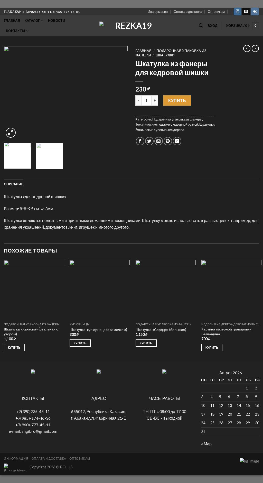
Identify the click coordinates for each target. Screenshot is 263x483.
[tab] (13, 184)
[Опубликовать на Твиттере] (149, 141)
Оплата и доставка (188, 11)
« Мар (206, 443)
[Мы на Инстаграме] (237, 11)
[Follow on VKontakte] (255, 11)
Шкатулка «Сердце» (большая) (161, 329)
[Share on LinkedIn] (177, 141)
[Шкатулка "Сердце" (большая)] (166, 290)
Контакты (15, 31)
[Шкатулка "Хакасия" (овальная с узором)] (34, 290)
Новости (56, 20)
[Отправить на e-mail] (246, 11)
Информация (158, 11)
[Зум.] (11, 133)
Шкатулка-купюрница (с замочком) (98, 329)
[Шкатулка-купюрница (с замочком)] (100, 290)
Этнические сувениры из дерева (159, 130)
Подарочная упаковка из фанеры (177, 119)
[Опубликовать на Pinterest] (168, 141)
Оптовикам (216, 11)
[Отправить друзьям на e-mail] (158, 141)
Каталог (32, 20)
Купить (177, 100)
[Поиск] (201, 26)
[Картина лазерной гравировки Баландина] (231, 290)
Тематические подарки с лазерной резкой (166, 124)
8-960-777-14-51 (66, 12)
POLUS (66, 467)
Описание (13, 184)
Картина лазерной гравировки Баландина (226, 331)
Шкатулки (165, 55)
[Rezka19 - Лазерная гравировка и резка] (131, 26)
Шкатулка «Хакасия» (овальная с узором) (31, 331)
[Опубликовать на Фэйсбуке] (140, 141)
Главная (12, 20)
